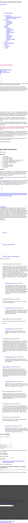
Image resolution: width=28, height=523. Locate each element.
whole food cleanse (20, 194)
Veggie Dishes (9, 35)
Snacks (8, 33)
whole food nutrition (8, 195)
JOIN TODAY (3, 4)
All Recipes (9, 28)
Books (6, 26)
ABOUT (6, 19)
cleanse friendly (17, 193)
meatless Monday (4, 194)
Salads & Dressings (11, 32)
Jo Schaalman (3, 206)
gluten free (23, 193)
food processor (5, 180)
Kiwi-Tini (5, 232)
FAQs (9, 503)
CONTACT (5, 503)
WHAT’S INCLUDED (11, 18)
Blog (6, 41)
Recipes (7, 27)
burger (13, 193)
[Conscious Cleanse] (8, 13)
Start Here (8, 16)
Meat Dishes (9, 36)
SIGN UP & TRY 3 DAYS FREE (14, 17)
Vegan (9, 194)
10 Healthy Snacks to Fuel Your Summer (11, 256)
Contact (7, 46)
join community (9, 43)
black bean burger (8, 193)
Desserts (8, 38)
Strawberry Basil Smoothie (8, 462)
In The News (9, 23)
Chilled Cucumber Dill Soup (8, 244)
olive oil (6, 156)
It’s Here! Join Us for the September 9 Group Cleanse (14, 461)
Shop (6, 44)
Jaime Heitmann (6, 366)
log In (6, 47)
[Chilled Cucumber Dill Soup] (11, 243)
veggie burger (13, 194)
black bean (2, 193)
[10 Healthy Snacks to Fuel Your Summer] (11, 255)
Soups (8, 34)
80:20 (8, 40)
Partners (8, 24)
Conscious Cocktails (11, 39)
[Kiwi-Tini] (11, 231)
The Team (9, 21)
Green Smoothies (10, 29)
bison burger (17, 83)
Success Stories (10, 22)
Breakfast (8, 31)
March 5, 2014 (3, 70)
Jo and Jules (7, 426)
